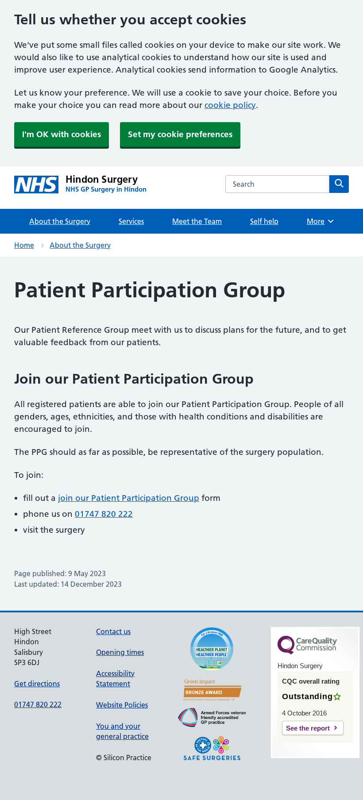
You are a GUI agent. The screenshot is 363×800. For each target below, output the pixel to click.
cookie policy (230, 105)
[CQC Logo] (307, 652)
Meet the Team (197, 221)
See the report (308, 728)
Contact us (113, 631)
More (319, 221)
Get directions (37, 683)
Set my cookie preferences (180, 134)
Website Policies (122, 704)
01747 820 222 (104, 514)
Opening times (120, 652)
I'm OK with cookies (61, 134)
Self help (264, 221)
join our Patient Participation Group (128, 498)
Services (131, 221)
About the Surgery (59, 221)
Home (24, 245)
